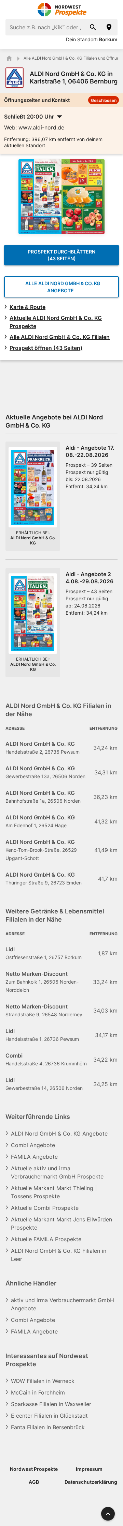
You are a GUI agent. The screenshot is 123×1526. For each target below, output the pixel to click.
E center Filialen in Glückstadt (49, 1415)
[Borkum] (109, 27)
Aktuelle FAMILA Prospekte (46, 1239)
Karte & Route (27, 307)
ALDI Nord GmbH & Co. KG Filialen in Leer (58, 1254)
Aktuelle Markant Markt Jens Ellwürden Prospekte (61, 1223)
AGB (34, 1482)
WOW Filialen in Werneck (42, 1380)
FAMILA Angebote (34, 1156)
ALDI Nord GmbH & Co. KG (33, 540)
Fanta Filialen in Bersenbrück (48, 1427)
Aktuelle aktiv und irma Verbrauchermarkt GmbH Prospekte (57, 1172)
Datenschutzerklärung (91, 1482)
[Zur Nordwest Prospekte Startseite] (61, 9)
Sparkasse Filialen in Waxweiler (51, 1404)
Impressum (89, 1469)
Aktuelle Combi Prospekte (45, 1207)
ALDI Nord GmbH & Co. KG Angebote (59, 1133)
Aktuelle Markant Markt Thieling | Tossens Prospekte (54, 1192)
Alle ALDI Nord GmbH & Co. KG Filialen (60, 337)
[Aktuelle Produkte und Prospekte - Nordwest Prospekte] (9, 58)
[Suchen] (93, 27)
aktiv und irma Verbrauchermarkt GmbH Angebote (62, 1304)
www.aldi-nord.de (41, 127)
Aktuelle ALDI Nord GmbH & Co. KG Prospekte (56, 321)
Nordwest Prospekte (34, 1469)
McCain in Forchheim (38, 1392)
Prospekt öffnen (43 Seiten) (46, 347)
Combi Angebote (33, 1145)
